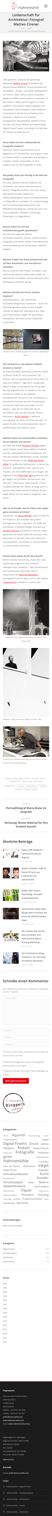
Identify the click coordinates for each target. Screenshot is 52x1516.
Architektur (20, 786)
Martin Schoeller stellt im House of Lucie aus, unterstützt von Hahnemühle (34, 874)
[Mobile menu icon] (46, 6)
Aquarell (18, 1135)
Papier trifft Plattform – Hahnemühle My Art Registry (33, 854)
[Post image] (11, 854)
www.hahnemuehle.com (13, 1420)
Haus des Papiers (11, 1166)
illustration (29, 1166)
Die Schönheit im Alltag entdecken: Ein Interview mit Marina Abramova (33, 957)
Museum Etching (31, 445)
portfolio (17, 1199)
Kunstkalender (9, 1178)
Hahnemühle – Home (15, 1505)
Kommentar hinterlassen (33, 781)
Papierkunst (44, 1191)
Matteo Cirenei (20, 83)
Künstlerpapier (13, 1182)
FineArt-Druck (41, 1148)
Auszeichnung (34, 1136)
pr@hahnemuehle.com (13, 1417)
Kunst (44, 1173)
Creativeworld (10, 1139)
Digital (45, 1139)
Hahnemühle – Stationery (17, 1512)
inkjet (43, 1165)
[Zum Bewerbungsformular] (14, 1113)
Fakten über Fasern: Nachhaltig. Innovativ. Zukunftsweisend (32, 894)
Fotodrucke (7, 1153)
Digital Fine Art (32, 786)
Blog (15, 778)
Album (5, 1136)
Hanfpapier (44, 1161)
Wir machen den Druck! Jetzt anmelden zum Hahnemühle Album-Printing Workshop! (33, 937)
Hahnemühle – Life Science (17, 1499)
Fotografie (43, 786)
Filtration (8, 1148)
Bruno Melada (21, 416)
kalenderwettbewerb (15, 1174)
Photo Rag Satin (25, 475)
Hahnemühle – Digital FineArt (18, 1486)
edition (45, 1144)
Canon (46, 1136)
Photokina (27, 1194)
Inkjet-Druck (9, 1170)
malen (31, 1182)
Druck (33, 1143)
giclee (7, 1156)
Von (38, 778)
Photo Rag (7, 1199)
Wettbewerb (9, 1203)
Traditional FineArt (32, 1198)
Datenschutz (8, 1459)
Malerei (44, 1182)
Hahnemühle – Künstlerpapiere (19, 1493)
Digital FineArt (23, 778)
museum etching (30, 789)
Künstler (43, 1177)
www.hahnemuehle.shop (19, 1423)
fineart (24, 1147)
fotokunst (43, 1152)
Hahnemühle (16, 1161)
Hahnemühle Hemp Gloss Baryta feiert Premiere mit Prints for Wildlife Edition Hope (34, 915)
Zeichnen (22, 1203)
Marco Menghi (25, 515)
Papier (26, 1190)
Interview (19, 789)
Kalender (44, 1170)
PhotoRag (43, 1194)
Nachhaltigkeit (42, 1186)
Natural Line (8, 1191)
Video (46, 1199)
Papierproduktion (10, 1195)
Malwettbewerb (14, 1186)
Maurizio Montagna (28, 574)
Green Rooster (42, 1157)
